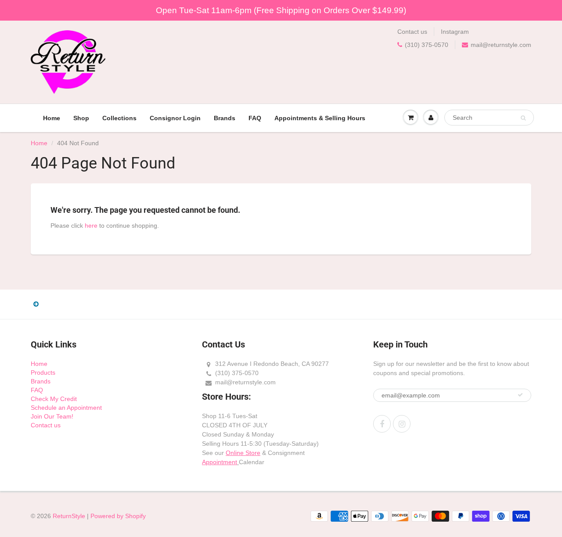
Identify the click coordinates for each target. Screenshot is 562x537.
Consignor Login (175, 118)
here (91, 225)
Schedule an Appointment (66, 407)
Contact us (412, 31)
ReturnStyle (69, 515)
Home (51, 118)
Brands (224, 118)
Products (43, 372)
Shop (81, 118)
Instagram (455, 31)
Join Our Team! (52, 416)
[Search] (523, 118)
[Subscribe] (520, 395)
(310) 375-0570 (426, 44)
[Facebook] (382, 424)
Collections (119, 118)
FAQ (255, 118)
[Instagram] (402, 424)
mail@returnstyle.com (501, 44)
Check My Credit (54, 398)
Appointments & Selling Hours (319, 118)
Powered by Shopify (118, 515)
